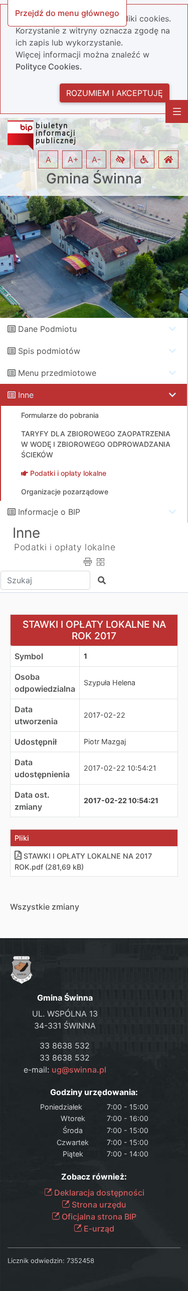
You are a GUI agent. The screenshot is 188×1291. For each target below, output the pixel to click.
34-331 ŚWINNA (65, 1026)
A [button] (48, 159)
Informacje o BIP (49, 512)
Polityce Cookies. (49, 66)
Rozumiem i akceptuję (114, 93)
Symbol (29, 656)
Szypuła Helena (109, 682)
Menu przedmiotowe (57, 373)
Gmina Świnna (94, 178)
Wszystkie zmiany (44, 907)
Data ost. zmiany (32, 801)
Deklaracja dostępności (98, 1193)
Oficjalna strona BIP (98, 1217)
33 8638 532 (65, 1046)
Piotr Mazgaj (105, 741)
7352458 (80, 1261)
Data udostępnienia (42, 768)
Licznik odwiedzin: (36, 1261)
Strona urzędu (98, 1205)
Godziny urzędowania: (94, 1092)
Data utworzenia (36, 715)
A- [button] (96, 159)
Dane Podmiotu (47, 329)
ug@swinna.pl (79, 1070)
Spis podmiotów (49, 351)
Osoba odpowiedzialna (45, 683)
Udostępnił (36, 742)
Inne (26, 395)
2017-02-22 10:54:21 (120, 768)
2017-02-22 (104, 715)
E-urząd (98, 1229)
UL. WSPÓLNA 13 (65, 1014)
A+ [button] (73, 159)
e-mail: (65, 1070)
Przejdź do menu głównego (67, 13)
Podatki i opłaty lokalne (64, 547)
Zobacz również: (94, 1177)
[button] (120, 159)
